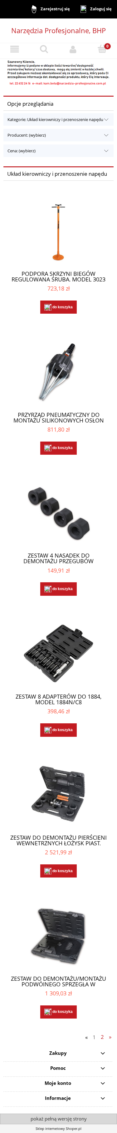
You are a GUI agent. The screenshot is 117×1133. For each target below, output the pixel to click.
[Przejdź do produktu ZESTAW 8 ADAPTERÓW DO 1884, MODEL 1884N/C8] (58, 653)
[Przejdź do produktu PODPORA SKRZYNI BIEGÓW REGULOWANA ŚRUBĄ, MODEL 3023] (58, 230)
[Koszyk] (102, 49)
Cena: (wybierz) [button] (21, 151)
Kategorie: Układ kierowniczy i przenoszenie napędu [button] (55, 119)
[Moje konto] (73, 49)
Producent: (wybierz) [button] (26, 135)
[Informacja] (58, 71)
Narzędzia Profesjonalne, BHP (58, 30)
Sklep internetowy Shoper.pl (58, 1128)
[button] (14, 49)
